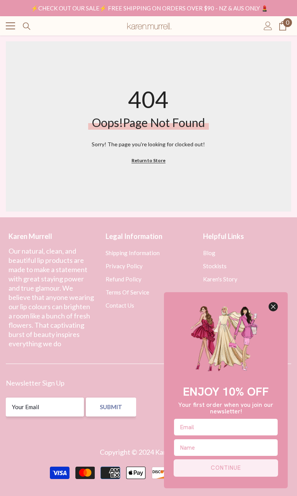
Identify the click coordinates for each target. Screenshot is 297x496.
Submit (111, 406)
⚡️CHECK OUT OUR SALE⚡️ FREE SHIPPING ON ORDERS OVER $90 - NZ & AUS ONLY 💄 (149, 8)
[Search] (26, 26)
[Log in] (268, 26)
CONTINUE (226, 468)
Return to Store (148, 160)
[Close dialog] (273, 306)
